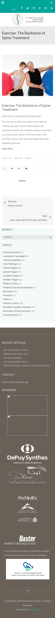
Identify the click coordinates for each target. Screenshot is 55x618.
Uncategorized (10, 315)
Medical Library (10, 283)
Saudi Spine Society (31, 601)
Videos (6, 299)
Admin (22, 180)
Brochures (18, 158)
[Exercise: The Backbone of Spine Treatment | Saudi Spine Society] (27, 19)
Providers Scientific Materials (17, 307)
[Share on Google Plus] (19, 168)
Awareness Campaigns (14, 256)
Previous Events (11, 303)
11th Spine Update (12, 358)
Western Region (11, 280)
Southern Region (11, 275)
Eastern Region (10, 272)
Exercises (28, 158)
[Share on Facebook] (4, 168)
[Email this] (26, 168)
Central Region (10, 268)
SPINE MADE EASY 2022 (16, 354)
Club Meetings (10, 264)
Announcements (11, 252)
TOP (27, 591)
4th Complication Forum (16, 350)
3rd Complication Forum (16, 362)
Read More (7, 148)
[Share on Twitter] (12, 168)
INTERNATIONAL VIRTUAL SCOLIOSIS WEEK (26, 366)
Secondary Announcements (17, 311)
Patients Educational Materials (18, 287)
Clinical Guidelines (12, 260)
